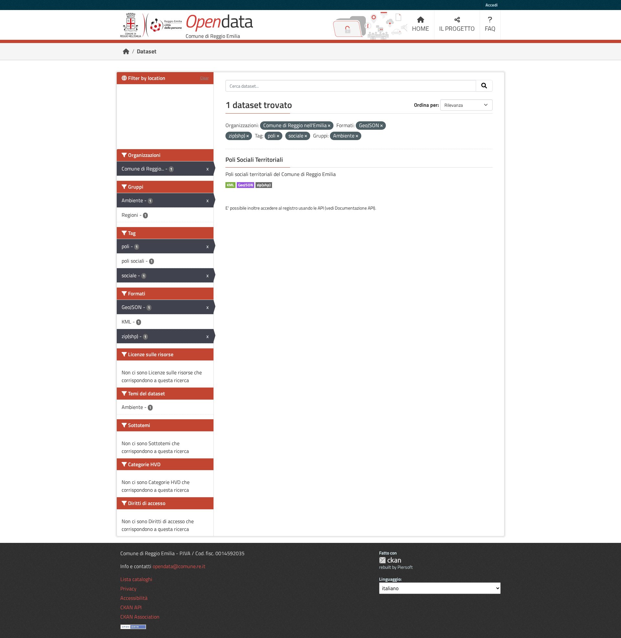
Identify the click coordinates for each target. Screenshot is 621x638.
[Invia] (484, 86)
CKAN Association (139, 617)
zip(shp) (264, 185)
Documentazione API (354, 207)
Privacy (128, 588)
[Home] (126, 51)
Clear (204, 78)
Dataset (147, 51)
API (321, 207)
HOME (420, 28)
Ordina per (426, 105)
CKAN (390, 560)
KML (230, 185)
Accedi (491, 5)
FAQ (490, 28)
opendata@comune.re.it (179, 566)
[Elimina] (329, 125)
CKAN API (131, 607)
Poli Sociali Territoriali (254, 159)
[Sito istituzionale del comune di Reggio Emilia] (151, 25)
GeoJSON (245, 185)
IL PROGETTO (457, 28)
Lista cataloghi (136, 579)
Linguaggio (389, 579)
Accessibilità (133, 598)
